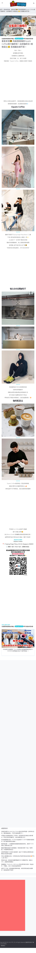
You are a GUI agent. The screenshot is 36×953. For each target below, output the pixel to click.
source (18, 145)
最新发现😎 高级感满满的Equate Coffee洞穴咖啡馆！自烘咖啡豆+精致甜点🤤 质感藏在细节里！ (17, 44)
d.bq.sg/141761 (19, 38)
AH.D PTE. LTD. (12, 942)
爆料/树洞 (7, 624)
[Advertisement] (18, 81)
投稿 (3, 624)
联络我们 (3, 945)
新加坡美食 (7, 9)
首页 (1, 9)
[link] (18, 539)
